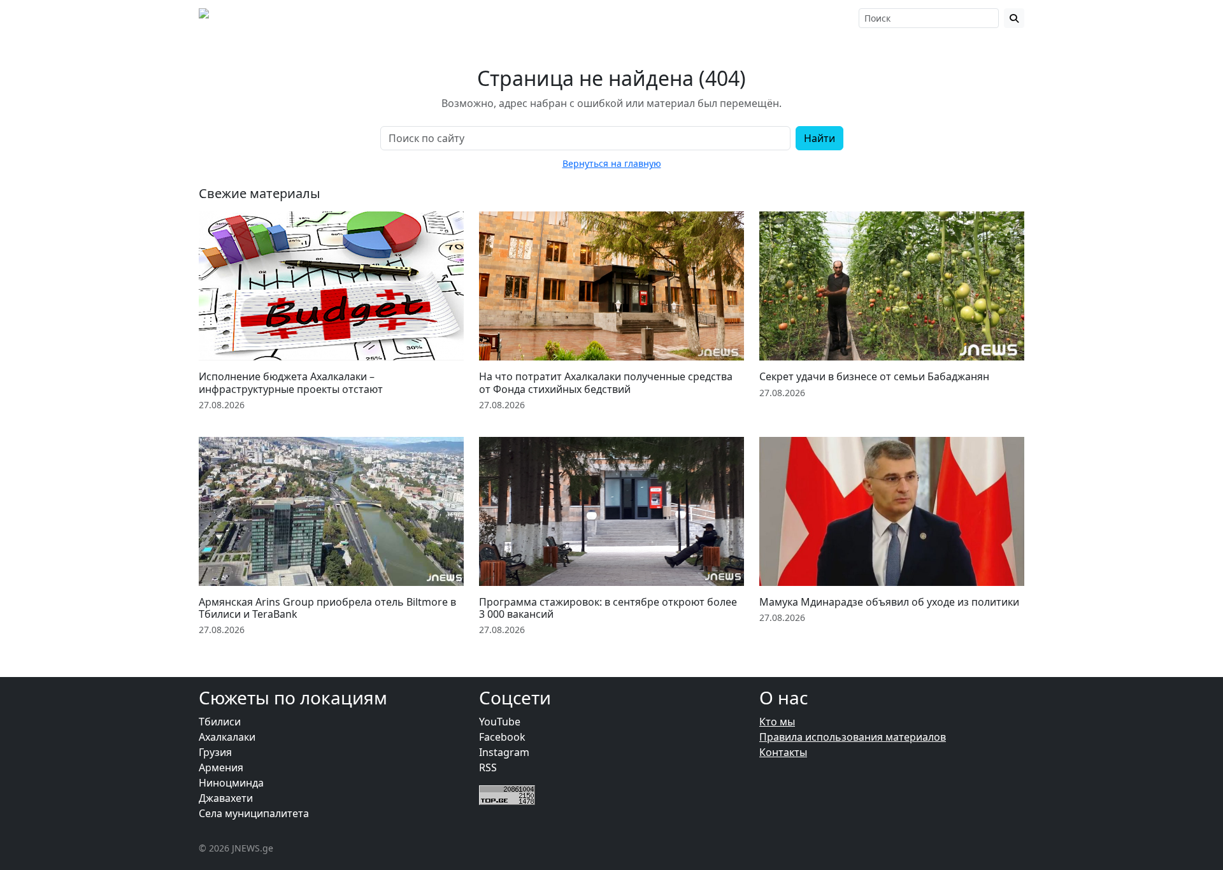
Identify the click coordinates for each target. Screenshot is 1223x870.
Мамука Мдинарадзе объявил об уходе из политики (889, 602)
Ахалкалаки (227, 737)
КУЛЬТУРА (558, 18)
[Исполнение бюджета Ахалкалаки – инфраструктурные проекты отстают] (331, 285)
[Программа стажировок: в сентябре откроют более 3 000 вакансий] (611, 511)
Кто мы (777, 722)
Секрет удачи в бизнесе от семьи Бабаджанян (874, 376)
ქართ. (833, 18)
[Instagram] (760, 17)
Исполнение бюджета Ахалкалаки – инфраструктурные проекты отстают (291, 382)
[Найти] (1014, 18)
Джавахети (226, 798)
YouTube (499, 722)
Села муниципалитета (254, 813)
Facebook (502, 737)
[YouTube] (778, 17)
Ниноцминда (231, 783)
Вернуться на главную (611, 163)
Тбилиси (220, 722)
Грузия (215, 752)
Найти (819, 138)
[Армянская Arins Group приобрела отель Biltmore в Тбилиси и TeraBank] (331, 511)
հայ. (805, 18)
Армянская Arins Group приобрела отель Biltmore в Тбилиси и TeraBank (327, 608)
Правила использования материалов (852, 737)
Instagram (504, 752)
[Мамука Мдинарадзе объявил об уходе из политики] (891, 511)
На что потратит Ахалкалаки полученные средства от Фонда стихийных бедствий (606, 382)
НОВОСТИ (406, 18)
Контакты (783, 752)
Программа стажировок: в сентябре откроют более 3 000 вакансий (608, 608)
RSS (488, 767)
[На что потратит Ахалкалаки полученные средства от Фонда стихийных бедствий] (611, 285)
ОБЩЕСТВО (481, 18)
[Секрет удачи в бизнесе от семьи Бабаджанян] (891, 285)
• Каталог (629, 18)
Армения (221, 767)
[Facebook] (742, 17)
